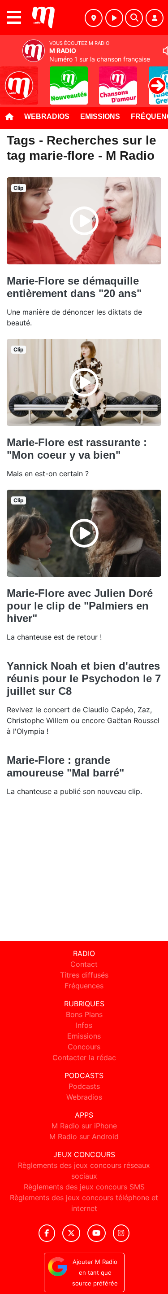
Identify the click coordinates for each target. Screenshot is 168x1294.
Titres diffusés (84, 974)
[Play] (11, 79)
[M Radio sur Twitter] (71, 1233)
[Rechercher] (134, 18)
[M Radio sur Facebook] (47, 1233)
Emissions (100, 116)
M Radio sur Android (84, 1136)
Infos (84, 1025)
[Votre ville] (94, 18)
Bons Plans (84, 1014)
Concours (84, 1046)
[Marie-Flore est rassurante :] (84, 382)
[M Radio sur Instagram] (121, 1233)
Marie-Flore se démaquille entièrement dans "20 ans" (74, 287)
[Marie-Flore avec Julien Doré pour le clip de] (84, 533)
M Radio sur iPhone (84, 1125)
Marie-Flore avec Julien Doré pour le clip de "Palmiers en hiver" (80, 605)
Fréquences (84, 985)
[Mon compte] (155, 18)
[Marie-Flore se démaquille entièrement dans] (84, 220)
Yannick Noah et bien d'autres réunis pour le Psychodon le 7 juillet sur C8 (84, 678)
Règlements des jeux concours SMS (84, 1186)
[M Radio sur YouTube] (96, 1233)
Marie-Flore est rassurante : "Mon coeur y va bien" (77, 448)
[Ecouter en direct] (114, 18)
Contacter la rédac (84, 1057)
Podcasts (84, 1086)
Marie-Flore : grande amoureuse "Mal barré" (65, 766)
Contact (84, 964)
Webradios (46, 116)
